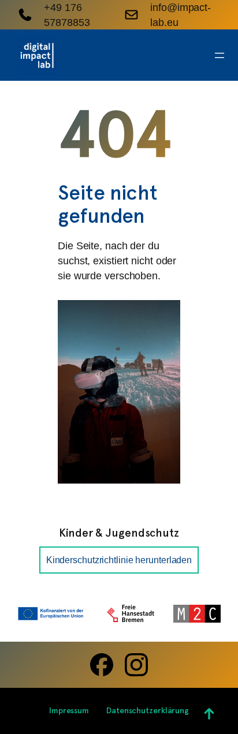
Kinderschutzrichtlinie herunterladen (119, 560)
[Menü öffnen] (219, 55)
